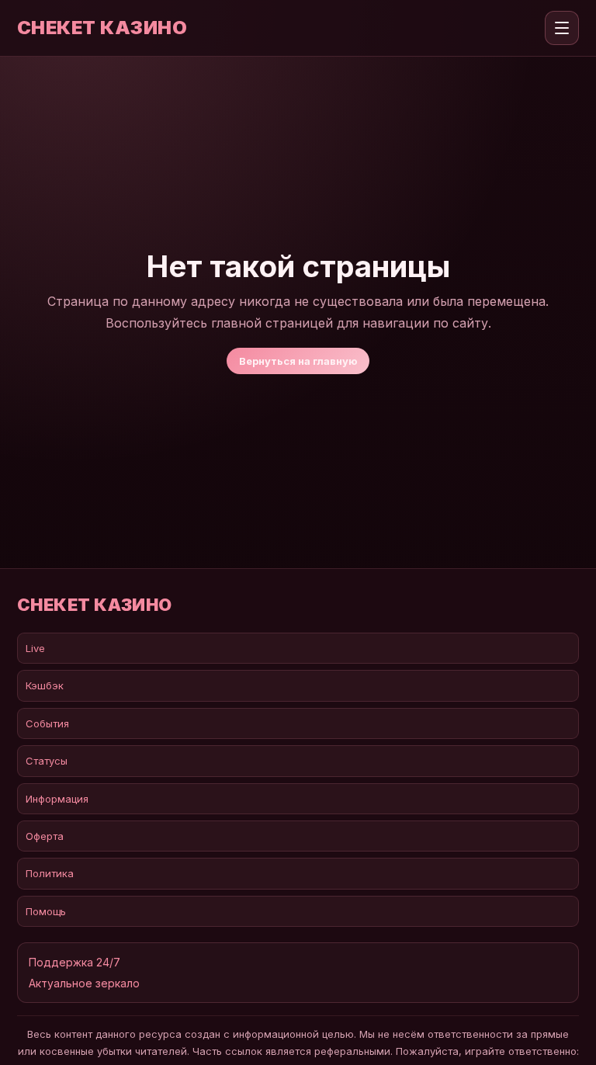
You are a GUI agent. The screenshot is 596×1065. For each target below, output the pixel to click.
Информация (57, 799)
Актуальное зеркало (84, 983)
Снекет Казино (102, 28)
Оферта (45, 836)
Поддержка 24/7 (74, 962)
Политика (50, 873)
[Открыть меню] (562, 28)
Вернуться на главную (298, 361)
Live (35, 648)
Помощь (46, 911)
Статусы (47, 761)
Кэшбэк (45, 685)
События (47, 723)
